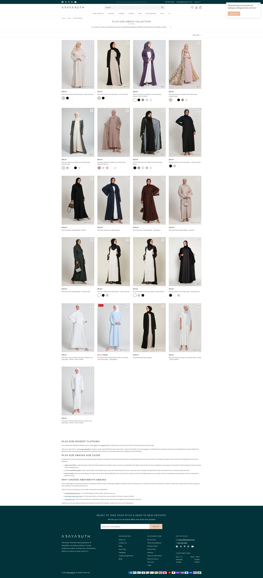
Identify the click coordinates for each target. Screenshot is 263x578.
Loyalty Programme (126, 556)
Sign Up (156, 527)
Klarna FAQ (151, 549)
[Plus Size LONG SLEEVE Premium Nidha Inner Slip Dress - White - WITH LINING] (78, 327)
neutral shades (85, 449)
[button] (200, 7)
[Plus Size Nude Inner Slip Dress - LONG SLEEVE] (78, 64)
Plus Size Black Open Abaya (142, 357)
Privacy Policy (152, 546)
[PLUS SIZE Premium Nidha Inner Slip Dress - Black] (149, 132)
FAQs (149, 565)
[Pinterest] (69, 2)
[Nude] (63, 98)
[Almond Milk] (147, 100)
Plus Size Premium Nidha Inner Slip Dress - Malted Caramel (111, 163)
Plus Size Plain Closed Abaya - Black (74, 230)
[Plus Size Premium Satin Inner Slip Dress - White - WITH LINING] (185, 327)
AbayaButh (73, 7)
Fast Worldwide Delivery (73, 493)
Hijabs (131, 13)
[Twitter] (66, 2)
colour (146, 449)
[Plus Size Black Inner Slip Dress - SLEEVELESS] (185, 261)
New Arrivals (98, 13)
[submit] (162, 7)
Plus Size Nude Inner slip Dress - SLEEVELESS (112, 94)
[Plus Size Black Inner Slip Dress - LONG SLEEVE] (185, 132)
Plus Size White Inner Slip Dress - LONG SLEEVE (113, 291)
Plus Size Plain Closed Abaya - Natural (181, 230)
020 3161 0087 (169, 2)
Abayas (111, 13)
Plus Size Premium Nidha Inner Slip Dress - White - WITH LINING (147, 95)
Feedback (122, 552)
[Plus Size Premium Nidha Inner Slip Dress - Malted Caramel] (113, 132)
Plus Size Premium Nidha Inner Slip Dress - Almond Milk (76, 163)
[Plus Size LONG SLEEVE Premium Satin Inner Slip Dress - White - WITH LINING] (78, 391)
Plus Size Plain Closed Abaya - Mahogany (146, 230)
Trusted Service (70, 499)
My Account (151, 540)
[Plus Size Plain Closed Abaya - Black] (78, 200)
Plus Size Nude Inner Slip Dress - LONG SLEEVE (77, 94)
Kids (140, 13)
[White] (71, 98)
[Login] (196, 7)
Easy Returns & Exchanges (73, 496)
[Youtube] (75, 2)
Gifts (162, 13)
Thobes (121, 13)
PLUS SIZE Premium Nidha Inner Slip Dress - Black (148, 163)
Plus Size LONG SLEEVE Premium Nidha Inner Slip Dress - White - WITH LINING (77, 358)
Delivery (150, 552)
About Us (122, 540)
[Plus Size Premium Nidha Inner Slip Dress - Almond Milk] (78, 132)
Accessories (151, 13)
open (95, 445)
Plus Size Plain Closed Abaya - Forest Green (76, 291)
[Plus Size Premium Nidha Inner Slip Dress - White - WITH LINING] (149, 64)
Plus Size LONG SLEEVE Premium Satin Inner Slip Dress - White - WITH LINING (77, 422)
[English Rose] (171, 100)
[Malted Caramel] (143, 100)
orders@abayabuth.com (184, 2)
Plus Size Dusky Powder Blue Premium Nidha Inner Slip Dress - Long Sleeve (112, 358)
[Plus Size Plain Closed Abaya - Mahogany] (149, 200)
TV (169, 13)
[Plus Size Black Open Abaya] (149, 327)
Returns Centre (152, 559)
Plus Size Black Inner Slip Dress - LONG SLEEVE (185, 162)
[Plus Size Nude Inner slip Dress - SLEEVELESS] (113, 64)
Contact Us (123, 543)
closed (103, 445)
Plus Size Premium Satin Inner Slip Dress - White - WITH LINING (185, 358)
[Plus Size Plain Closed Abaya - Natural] (185, 200)
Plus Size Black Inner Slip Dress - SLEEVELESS (184, 291)
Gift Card (150, 562)
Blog (120, 546)
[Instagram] (72, 2)
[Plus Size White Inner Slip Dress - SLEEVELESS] (149, 261)
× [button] (259, 4)
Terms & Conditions (154, 543)
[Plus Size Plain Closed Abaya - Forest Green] (78, 261)
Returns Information (154, 556)
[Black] (67, 98)
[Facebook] (62, 2)
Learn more (234, 14)
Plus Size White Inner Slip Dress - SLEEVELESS (148, 291)
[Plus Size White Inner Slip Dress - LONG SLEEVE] (113, 261)
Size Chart (122, 549)
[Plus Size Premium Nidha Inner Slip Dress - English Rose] (185, 64)
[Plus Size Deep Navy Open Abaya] (113, 200)
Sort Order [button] (196, 35)
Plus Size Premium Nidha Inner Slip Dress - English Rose (183, 95)
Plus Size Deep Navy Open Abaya (108, 230)
